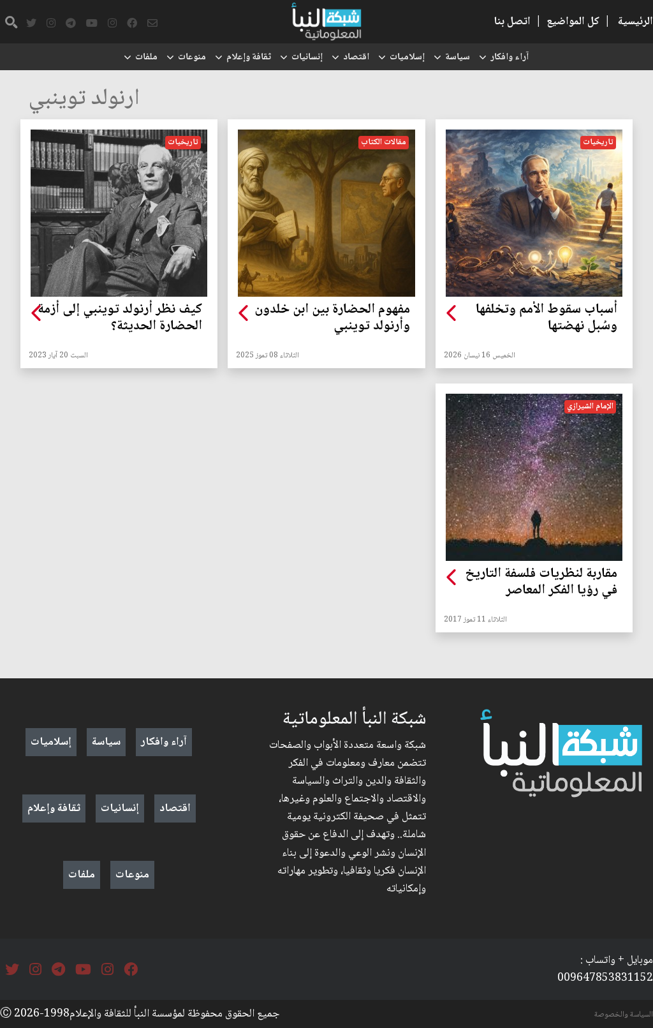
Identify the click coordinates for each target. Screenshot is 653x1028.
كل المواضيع (573, 21)
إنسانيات (307, 57)
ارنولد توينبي (84, 99)
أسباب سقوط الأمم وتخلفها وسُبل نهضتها (546, 318)
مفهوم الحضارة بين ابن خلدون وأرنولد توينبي (331, 318)
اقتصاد (356, 57)
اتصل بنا (512, 21)
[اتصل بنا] (152, 24)
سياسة (457, 57)
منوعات (192, 57)
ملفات (146, 57)
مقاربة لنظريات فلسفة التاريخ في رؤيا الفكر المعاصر (541, 582)
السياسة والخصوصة (623, 1015)
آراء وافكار (509, 57)
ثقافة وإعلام (248, 57)
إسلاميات (407, 57)
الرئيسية (635, 21)
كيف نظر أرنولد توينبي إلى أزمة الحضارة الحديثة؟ (120, 318)
